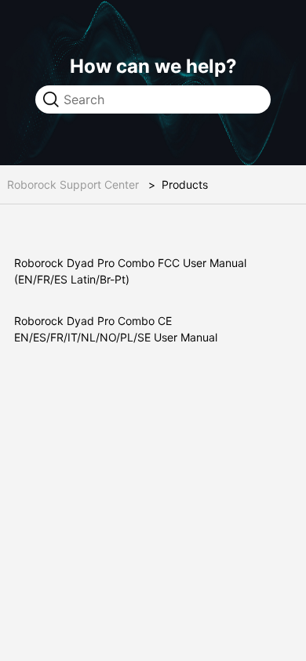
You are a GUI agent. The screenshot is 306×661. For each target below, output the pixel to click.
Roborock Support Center (73, 184)
